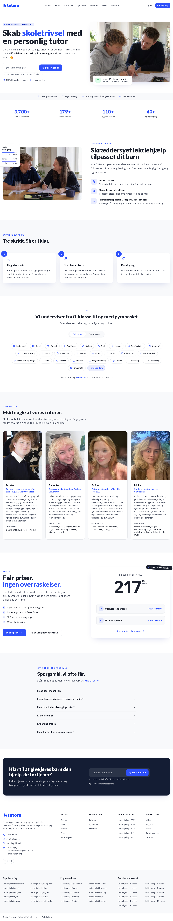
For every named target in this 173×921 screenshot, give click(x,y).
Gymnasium (94, 334)
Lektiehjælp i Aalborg (69, 896)
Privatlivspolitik (152, 833)
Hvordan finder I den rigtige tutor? (55, 707)
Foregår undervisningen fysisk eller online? (60, 699)
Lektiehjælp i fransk (11, 901)
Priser (57, 5)
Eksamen (94, 5)
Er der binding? (45, 715)
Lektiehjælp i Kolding (97, 892)
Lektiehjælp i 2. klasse (127, 892)
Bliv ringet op (52, 67)
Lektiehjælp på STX (126, 820)
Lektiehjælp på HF (126, 833)
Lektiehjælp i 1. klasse (127, 888)
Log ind (149, 5)
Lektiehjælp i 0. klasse (127, 883)
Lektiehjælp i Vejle (95, 896)
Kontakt (64, 828)
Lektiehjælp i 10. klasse (155, 901)
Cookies (149, 837)
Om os (48, 5)
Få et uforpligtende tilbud (44, 632)
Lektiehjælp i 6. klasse (154, 883)
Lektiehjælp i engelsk (12, 892)
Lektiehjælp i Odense (69, 892)
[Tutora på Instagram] (5, 861)
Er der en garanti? (46, 723)
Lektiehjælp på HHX (126, 824)
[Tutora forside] (11, 5)
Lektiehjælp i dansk (11, 888)
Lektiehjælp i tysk (10, 896)
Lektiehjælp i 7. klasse (154, 888)
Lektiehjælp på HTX (126, 828)
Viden (104, 5)
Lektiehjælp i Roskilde (97, 901)
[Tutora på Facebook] (11, 861)
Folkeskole (68, 5)
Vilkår (148, 828)
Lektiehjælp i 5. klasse (127, 905)
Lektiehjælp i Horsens (97, 888)
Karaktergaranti (67, 837)
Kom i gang (162, 5)
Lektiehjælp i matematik (13, 883)
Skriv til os (81, 377)
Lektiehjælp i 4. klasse (127, 901)
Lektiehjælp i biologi (38, 888)
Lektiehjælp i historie (39, 896)
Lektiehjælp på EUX (126, 837)
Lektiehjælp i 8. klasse (154, 892)
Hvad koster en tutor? (49, 690)
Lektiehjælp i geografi (39, 892)
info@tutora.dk (12, 839)
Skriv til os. (89, 680)
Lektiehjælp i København (71, 883)
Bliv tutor (115, 5)
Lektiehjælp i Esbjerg (69, 901)
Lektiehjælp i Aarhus (69, 888)
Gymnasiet (81, 5)
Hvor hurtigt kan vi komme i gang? (55, 731)
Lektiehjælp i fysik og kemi (41, 883)
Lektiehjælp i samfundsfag (41, 901)
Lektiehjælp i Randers (97, 883)
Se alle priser (12, 632)
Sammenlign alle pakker (129, 631)
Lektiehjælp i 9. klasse (154, 896)
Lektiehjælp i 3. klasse (127, 896)
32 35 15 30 (11, 834)
